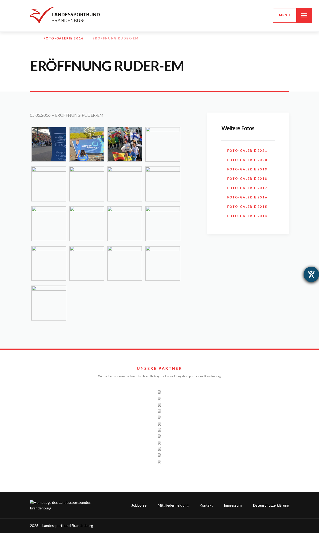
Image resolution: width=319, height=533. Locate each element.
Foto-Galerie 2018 (247, 178)
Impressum (233, 505)
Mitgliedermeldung (173, 505)
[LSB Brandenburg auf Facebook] (256, 39)
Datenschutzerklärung (271, 505)
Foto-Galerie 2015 (247, 206)
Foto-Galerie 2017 (247, 188)
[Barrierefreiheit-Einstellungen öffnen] (311, 274)
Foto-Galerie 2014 (247, 216)
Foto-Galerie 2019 (247, 169)
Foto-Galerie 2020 (247, 160)
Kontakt (206, 505)
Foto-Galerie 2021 (247, 150)
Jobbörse (138, 505)
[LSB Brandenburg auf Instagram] (266, 39)
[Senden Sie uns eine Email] (276, 39)
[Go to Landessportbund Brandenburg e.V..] (32, 38)
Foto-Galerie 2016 (247, 197)
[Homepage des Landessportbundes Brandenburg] (65, 15)
